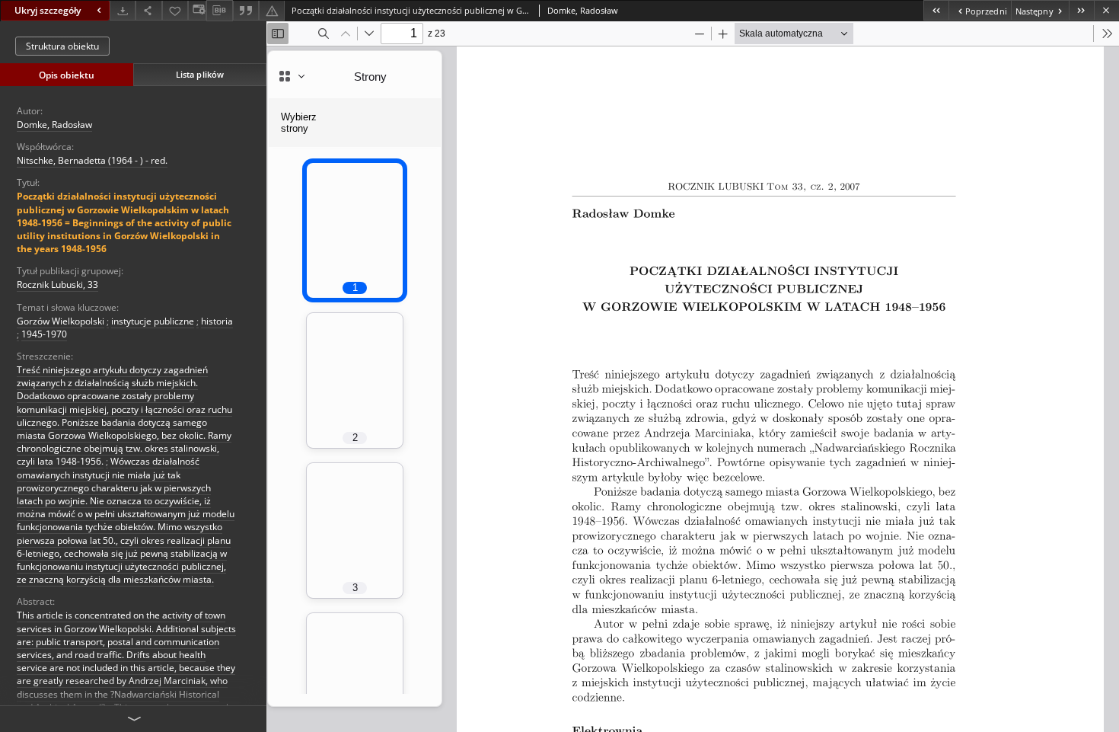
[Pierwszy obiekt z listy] (935, 10)
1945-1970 (44, 334)
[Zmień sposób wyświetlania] (197, 10)
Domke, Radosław (54, 124)
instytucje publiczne (152, 321)
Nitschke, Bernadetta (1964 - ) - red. (92, 160)
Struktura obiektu (62, 46)
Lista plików (200, 74)
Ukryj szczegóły (47, 10)
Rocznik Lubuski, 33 (57, 284)
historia (217, 321)
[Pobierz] (122, 10)
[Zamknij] (1106, 10)
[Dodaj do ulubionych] (175, 10)
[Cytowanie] (246, 10)
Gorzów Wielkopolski (60, 321)
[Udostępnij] (148, 10)
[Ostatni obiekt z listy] (1081, 10)
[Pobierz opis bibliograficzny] (219, 10)
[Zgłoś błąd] (272, 10)
